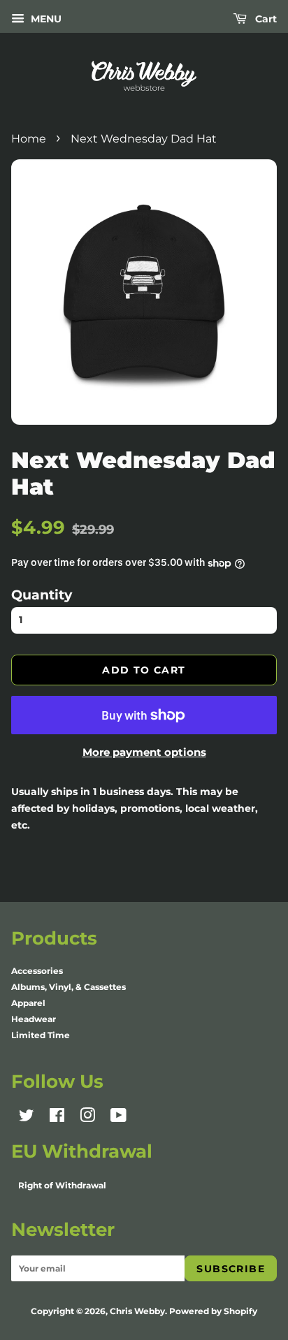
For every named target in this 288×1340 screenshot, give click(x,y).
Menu (45, 19)
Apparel (28, 1003)
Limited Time (40, 1035)
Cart (264, 19)
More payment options (144, 752)
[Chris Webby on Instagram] (87, 1118)
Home (28, 138)
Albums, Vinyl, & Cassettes (68, 987)
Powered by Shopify (213, 1311)
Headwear (33, 1019)
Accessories (37, 971)
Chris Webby (137, 1311)
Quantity (41, 594)
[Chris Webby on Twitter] (26, 1118)
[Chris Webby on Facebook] (57, 1118)
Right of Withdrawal (62, 1185)
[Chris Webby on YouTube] (118, 1118)
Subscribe (230, 1268)
